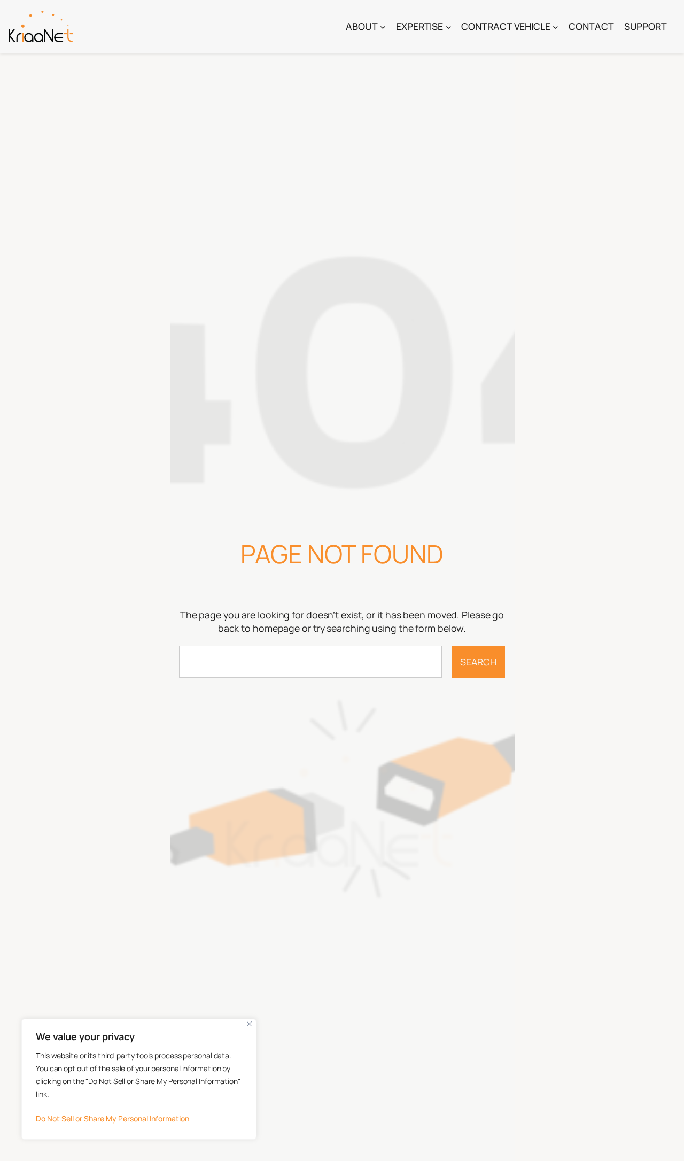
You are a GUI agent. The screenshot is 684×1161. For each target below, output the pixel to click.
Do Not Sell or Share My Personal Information (112, 1118)
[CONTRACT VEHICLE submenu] (555, 26)
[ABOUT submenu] (383, 26)
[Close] (249, 1023)
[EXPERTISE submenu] (449, 26)
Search (478, 661)
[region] (138, 1079)
